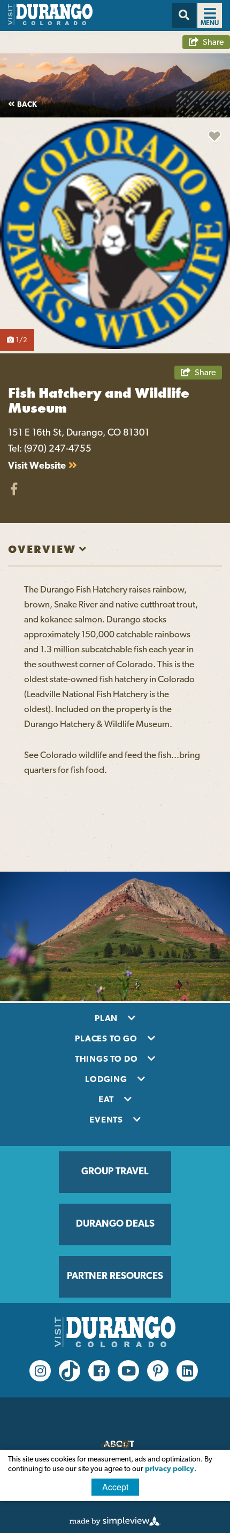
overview (42, 549)
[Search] (184, 15)
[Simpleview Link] (115, 1523)
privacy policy (169, 1469)
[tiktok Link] (69, 1370)
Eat (107, 1100)
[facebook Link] (99, 1370)
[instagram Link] (40, 1370)
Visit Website (37, 466)
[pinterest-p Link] (157, 1370)
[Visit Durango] (50, 23)
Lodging (107, 1080)
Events (107, 1120)
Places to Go (107, 1039)
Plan (107, 1019)
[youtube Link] (128, 1370)
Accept (115, 1487)
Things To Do (107, 1059)
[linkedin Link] (187, 1370)
